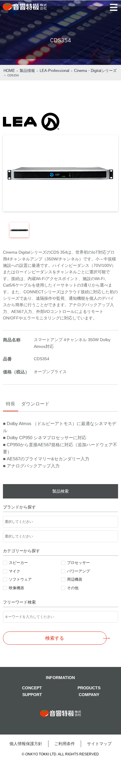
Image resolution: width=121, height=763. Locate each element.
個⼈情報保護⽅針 (25, 743)
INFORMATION (60, 677)
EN (109, 29)
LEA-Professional (54, 70)
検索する (54, 638)
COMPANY (89, 694)
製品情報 (27, 70)
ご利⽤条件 (64, 743)
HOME (9, 70)
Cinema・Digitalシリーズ (95, 70)
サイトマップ (99, 743)
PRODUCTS (89, 687)
